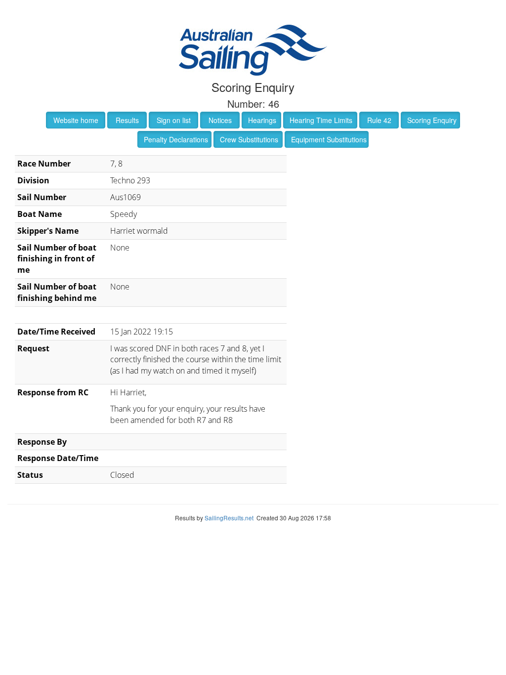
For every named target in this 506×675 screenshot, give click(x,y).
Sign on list (174, 120)
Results (127, 120)
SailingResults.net (229, 517)
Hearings (262, 120)
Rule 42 (379, 120)
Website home (75, 120)
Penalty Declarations (176, 139)
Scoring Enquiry (432, 120)
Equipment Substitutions (329, 139)
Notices (220, 120)
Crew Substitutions (249, 139)
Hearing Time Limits (321, 120)
